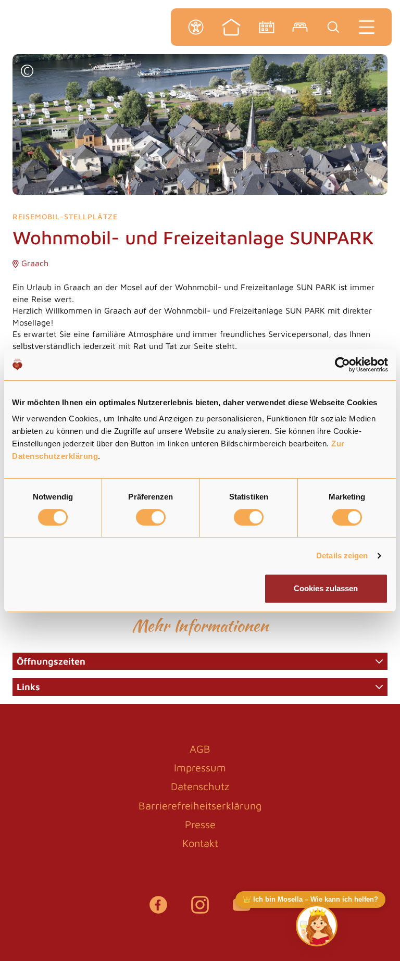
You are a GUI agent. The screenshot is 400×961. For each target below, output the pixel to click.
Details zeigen (342, 555)
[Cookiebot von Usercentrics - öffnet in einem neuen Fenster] (342, 364)
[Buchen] (300, 27)
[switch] (151, 517)
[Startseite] (231, 27)
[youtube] (241, 910)
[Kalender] (266, 27)
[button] (27, 72)
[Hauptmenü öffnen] (366, 27)
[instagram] (200, 910)
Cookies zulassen (326, 588)
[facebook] (158, 910)
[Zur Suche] (333, 27)
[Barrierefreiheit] (196, 27)
